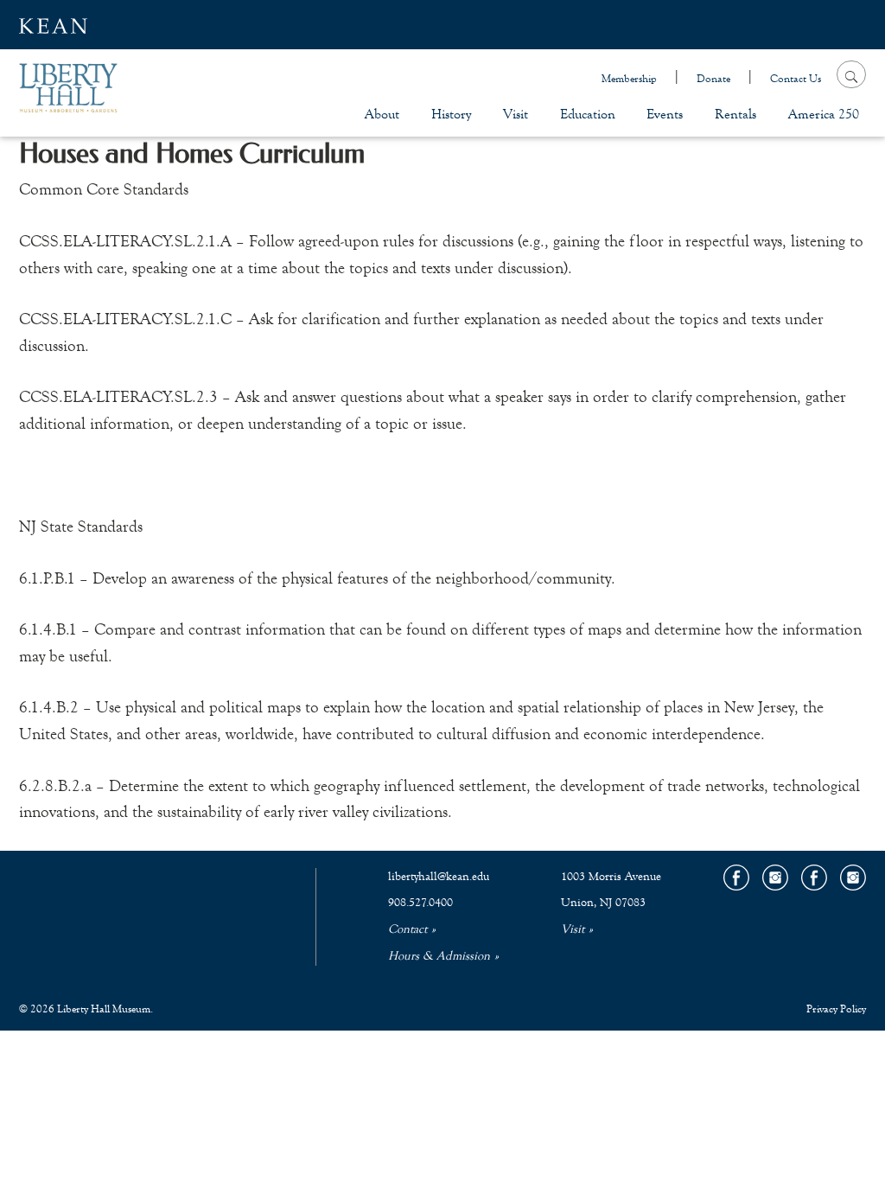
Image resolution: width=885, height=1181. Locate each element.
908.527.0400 (420, 902)
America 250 (823, 114)
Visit (515, 114)
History (451, 114)
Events (664, 114)
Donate (713, 79)
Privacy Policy (836, 1009)
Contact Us (795, 79)
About (382, 114)
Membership (629, 79)
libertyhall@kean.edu (438, 876)
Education (587, 114)
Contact (407, 929)
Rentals (735, 114)
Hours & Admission (439, 956)
